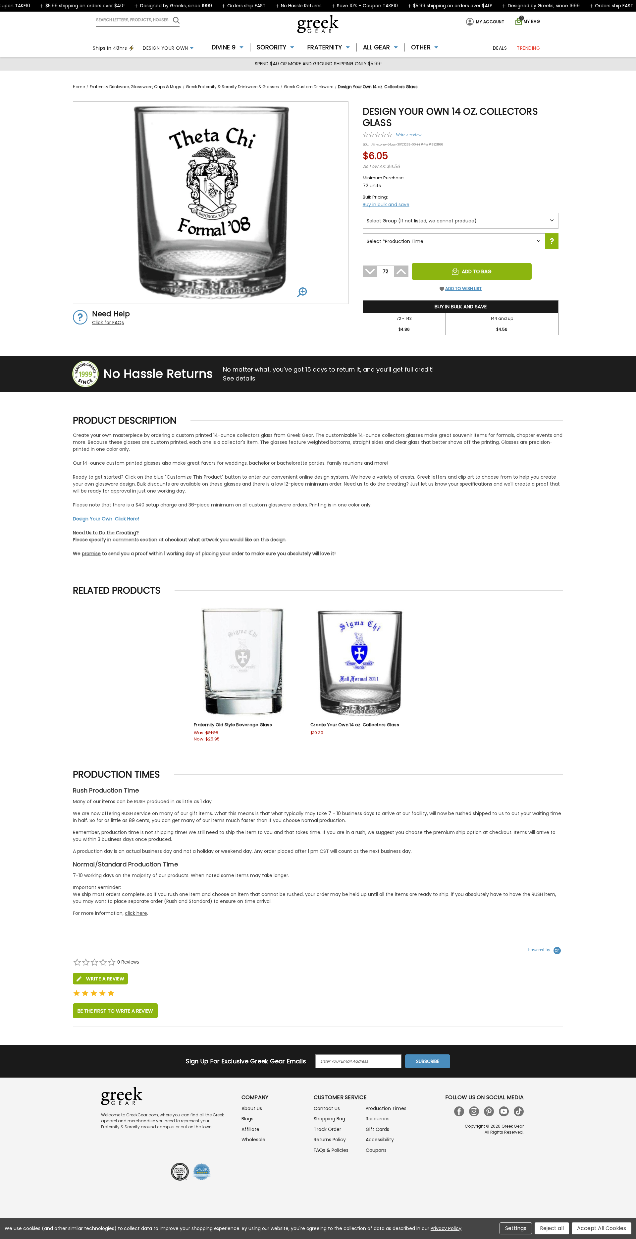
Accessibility (380, 1139)
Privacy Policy (446, 1228)
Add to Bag (477, 271)
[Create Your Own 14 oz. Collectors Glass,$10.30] (360, 662)
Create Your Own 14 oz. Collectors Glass (354, 725)
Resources (378, 1118)
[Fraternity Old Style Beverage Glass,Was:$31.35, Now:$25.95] (243, 662)
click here (136, 913)
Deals (500, 48)
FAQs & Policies (331, 1150)
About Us (251, 1108)
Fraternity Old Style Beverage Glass (233, 725)
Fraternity (324, 47)
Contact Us (327, 1108)
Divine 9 (224, 47)
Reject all (552, 1228)
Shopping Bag (329, 1118)
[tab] (100, 978)
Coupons (376, 1150)
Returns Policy (330, 1139)
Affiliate (250, 1129)
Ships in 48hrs (110, 48)
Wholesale (253, 1139)
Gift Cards (377, 1129)
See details (239, 378)
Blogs (247, 1118)
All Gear (376, 47)
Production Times (386, 1108)
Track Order (327, 1129)
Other (421, 47)
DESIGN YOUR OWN (165, 48)
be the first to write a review (115, 1010)
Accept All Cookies (601, 1228)
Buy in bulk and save (386, 204)
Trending (528, 48)
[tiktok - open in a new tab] (519, 1111)
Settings (515, 1228)
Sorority (272, 47)
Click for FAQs (108, 322)
